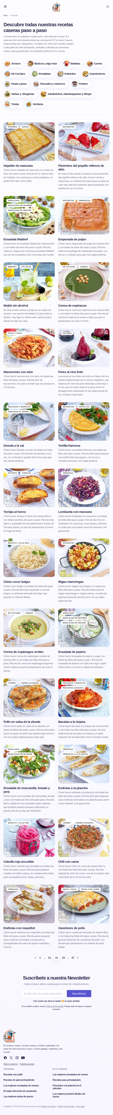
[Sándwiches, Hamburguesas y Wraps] (67, 94)
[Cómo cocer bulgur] (29, 557)
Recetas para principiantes (67, 1080)
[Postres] (81, 84)
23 (49, 958)
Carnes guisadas (30, 683)
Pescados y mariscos (19, 407)
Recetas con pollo (13, 1074)
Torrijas (26, 473)
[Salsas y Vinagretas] (20, 94)
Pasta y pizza (15, 333)
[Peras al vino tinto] (83, 348)
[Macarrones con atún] (29, 348)
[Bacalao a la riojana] (83, 697)
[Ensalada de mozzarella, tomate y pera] (29, 764)
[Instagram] (17, 1058)
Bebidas (12, 267)
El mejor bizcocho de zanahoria (20, 1091)
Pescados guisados (73, 688)
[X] (11, 1058)
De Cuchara (69, 267)
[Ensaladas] (42, 74)
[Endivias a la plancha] (83, 764)
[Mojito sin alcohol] (29, 281)
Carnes (12, 683)
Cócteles (26, 267)
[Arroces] (14, 63)
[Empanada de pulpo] (83, 215)
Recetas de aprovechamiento (19, 1080)
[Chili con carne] (83, 837)
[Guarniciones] (95, 74)
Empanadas (84, 200)
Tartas (25, 127)
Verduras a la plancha (75, 754)
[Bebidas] (73, 63)
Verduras (68, 473)
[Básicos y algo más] (43, 63)
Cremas (84, 267)
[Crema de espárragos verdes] (29, 627)
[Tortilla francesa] (83, 421)
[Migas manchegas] (83, 557)
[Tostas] (13, 104)
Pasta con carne (90, 889)
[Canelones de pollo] (83, 904)
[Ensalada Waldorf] (29, 215)
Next (77, 958)
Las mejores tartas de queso (18, 1096)
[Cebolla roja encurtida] (29, 837)
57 (73, 958)
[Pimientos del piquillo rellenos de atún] (83, 141)
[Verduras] (35, 104)
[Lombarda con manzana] (83, 487)
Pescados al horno (18, 412)
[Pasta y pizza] (16, 84)
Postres (12, 127)
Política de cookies (48, 1106)
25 (63, 958)
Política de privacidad (66, 1106)
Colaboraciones (27, 1064)
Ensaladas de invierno (20, 205)
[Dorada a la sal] (29, 421)
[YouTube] (23, 1058)
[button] (5, 6)
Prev (35, 958)
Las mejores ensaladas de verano (21, 1085)
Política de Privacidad (54, 1006)
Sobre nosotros (11, 1064)
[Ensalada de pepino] (83, 627)
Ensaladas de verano (19, 210)
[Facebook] (5, 1058)
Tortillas (84, 407)
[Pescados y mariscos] (50, 84)
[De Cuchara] (16, 74)
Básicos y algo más (18, 543)
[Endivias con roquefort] (29, 904)
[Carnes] (95, 63)
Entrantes (68, 127)
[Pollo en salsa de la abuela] (29, 697)
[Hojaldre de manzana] (29, 141)
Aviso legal (80, 1106)
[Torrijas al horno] (29, 487)
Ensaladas (14, 200)
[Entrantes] (68, 74)
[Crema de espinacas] (83, 281)
